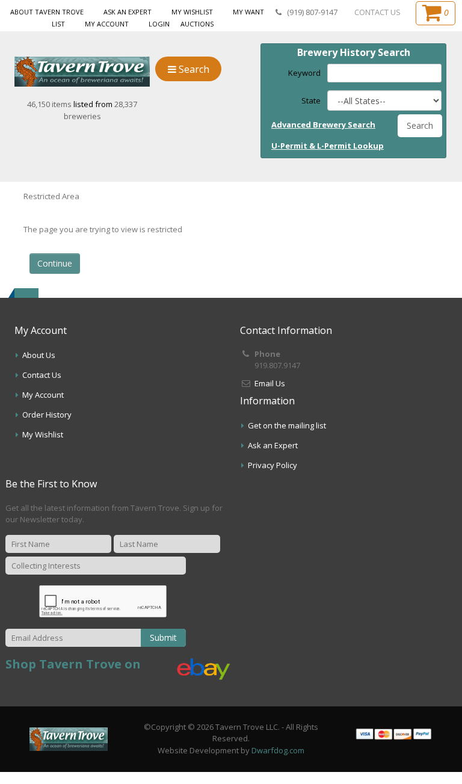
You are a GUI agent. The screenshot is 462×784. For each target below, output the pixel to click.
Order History (47, 414)
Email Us (269, 383)
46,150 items (50, 104)
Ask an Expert (127, 11)
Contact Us (41, 374)
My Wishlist (192, 11)
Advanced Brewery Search (323, 124)
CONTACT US (377, 12)
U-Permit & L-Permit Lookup (327, 145)
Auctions (197, 23)
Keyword (304, 72)
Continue (54, 263)
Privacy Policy (272, 465)
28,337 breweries (101, 110)
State (311, 100)
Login (159, 23)
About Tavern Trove (47, 11)
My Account (107, 23)
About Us (38, 355)
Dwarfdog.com (277, 750)
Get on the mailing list (287, 425)
